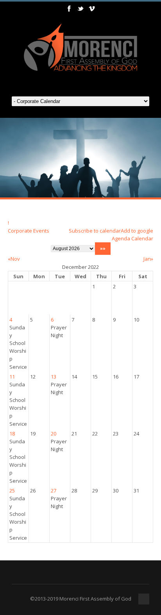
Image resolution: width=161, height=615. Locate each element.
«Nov (14, 258)
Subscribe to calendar (95, 230)
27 (53, 490)
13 (53, 376)
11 (12, 376)
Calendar (142, 238)
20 (53, 433)
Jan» (148, 258)
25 (12, 490)
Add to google (137, 230)
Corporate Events (28, 230)
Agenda (121, 238)
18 (12, 433)
